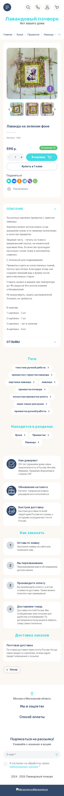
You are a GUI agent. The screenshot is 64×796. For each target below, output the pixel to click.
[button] (7, 7)
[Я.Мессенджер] (9, 181)
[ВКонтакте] (14, 181)
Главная (7, 34)
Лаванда (48, 34)
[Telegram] (24, 181)
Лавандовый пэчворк (32, 19)
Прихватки (33, 34)
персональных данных (24, 766)
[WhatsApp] (35, 181)
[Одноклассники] (19, 181)
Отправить (57, 754)
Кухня (20, 34)
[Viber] (30, 181)
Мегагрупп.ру (40, 789)
